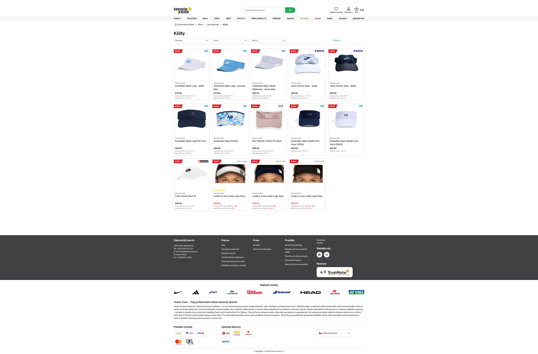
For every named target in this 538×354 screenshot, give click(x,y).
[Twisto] (189, 333)
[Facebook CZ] (319, 255)
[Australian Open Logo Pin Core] (192, 119)
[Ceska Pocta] (237, 333)
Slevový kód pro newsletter (296, 264)
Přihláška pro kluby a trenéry (233, 265)
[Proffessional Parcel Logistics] (226, 341)
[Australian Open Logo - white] (192, 63)
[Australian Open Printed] (230, 119)
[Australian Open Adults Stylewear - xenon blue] (269, 63)
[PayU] (178, 333)
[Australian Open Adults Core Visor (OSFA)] (308, 119)
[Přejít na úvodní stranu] (182, 10)
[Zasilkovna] (248, 333)
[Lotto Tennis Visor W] (192, 174)
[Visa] (200, 333)
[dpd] (226, 333)
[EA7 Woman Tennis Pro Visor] (269, 119)
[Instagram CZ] (327, 255)
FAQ (223, 245)
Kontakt (256, 245)
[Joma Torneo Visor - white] (308, 63)
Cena (216, 40)
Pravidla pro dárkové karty (296, 256)
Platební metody (228, 253)
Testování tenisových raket (232, 261)
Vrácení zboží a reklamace (232, 257)
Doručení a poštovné (230, 249)
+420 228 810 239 (192, 2)
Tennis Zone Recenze (262, 249)
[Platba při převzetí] (189, 341)
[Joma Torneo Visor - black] (346, 63)
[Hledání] (290, 10)
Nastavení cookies (319, 241)
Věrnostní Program (293, 260)
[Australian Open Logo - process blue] (230, 63)
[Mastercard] (178, 341)
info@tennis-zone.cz (189, 251)
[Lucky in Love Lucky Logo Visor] (230, 174)
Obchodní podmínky (293, 245)
